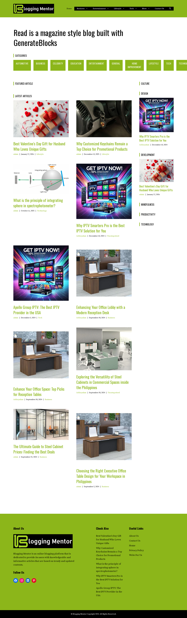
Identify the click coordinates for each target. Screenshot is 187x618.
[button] (170, 9)
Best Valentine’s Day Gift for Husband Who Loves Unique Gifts (39, 146)
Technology (42, 211)
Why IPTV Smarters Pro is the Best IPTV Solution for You (100, 228)
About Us (134, 535)
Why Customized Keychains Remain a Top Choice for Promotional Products (102, 146)
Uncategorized (113, 236)
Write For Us (135, 555)
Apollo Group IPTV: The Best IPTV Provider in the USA (36, 309)
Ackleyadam (81, 236)
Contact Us (159, 8)
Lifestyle (117, 8)
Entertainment (99, 8)
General (116, 63)
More (144, 8)
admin (15, 154)
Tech (132, 8)
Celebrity (58, 63)
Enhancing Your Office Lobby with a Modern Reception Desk (100, 309)
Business (81, 8)
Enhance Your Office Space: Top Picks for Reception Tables (38, 391)
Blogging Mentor (22, 553)
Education (76, 63)
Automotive (22, 63)
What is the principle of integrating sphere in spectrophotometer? (38, 202)
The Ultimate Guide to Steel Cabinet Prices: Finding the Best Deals (38, 449)
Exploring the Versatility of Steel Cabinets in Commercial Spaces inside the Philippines (102, 382)
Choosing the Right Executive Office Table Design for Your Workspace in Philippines (101, 476)
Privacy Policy (136, 550)
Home (69, 8)
